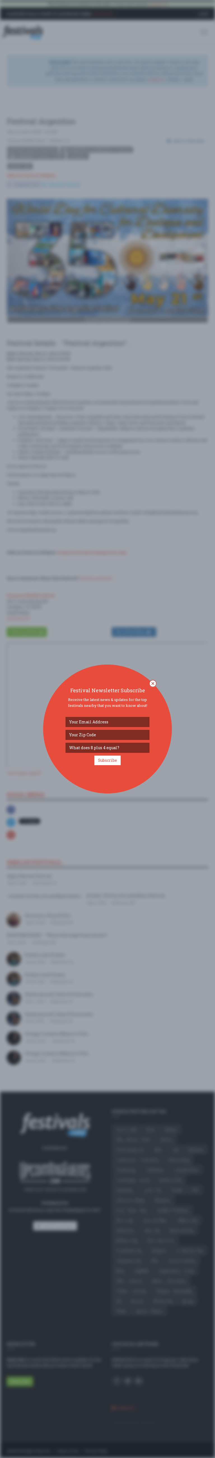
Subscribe (107, 760)
